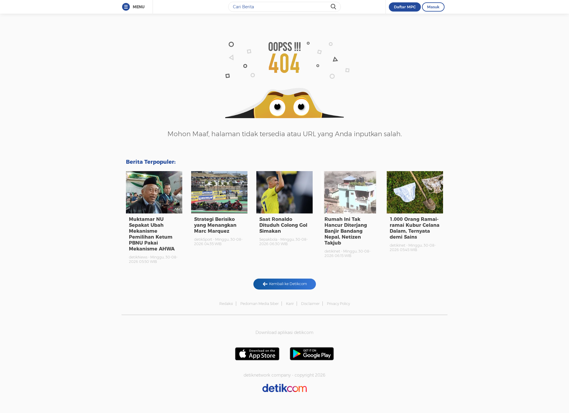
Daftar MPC (405, 6)
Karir (290, 303)
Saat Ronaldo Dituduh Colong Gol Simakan (283, 225)
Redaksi (226, 303)
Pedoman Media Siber (259, 303)
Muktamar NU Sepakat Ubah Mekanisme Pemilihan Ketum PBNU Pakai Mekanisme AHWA (152, 234)
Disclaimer (310, 303)
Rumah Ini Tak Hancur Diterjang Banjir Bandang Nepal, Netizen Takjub (346, 231)
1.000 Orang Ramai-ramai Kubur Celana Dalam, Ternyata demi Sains (414, 228)
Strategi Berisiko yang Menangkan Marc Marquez (215, 225)
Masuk (433, 6)
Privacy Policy (338, 303)
